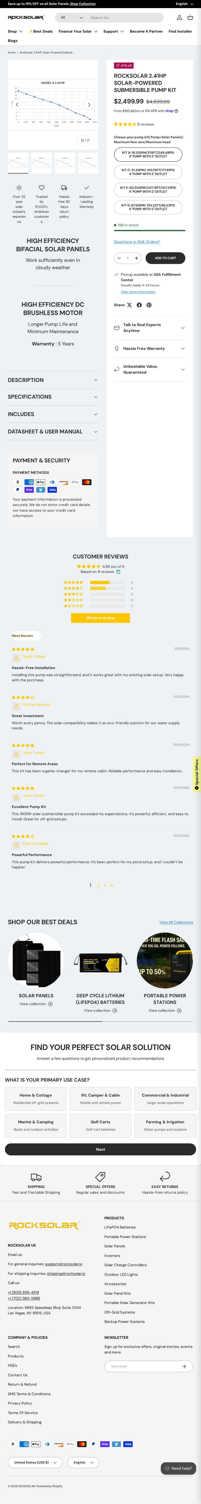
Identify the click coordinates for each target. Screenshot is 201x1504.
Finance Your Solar (75, 31)
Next (100, 1149)
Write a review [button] (100, 617)
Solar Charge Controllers (125, 1265)
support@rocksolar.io (63, 1264)
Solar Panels (36, 996)
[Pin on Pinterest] (149, 305)
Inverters (112, 1255)
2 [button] (98, 885)
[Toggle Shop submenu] (21, 31)
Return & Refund (22, 1384)
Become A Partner (146, 31)
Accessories (115, 1283)
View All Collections (176, 922)
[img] (23, 649)
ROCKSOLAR (27, 1486)
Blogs (13, 40)
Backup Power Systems (124, 1321)
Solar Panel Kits (117, 1293)
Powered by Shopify (49, 1486)
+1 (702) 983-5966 (24, 1298)
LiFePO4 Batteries (120, 1227)
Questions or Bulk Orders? (137, 241)
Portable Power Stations (165, 999)
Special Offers (196, 774)
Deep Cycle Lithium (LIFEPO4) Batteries (100, 999)
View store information (138, 292)
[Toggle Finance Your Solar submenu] (96, 31)
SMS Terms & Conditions (29, 1393)
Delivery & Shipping (24, 1422)
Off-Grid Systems (119, 1312)
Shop (12, 31)
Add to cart (165, 258)
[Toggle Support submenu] (122, 31)
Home (11, 52)
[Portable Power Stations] (165, 961)
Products (16, 1356)
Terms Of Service (23, 1412)
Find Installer (180, 31)
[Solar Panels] (36, 961)
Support (110, 31)
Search (14, 1346)
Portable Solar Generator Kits (129, 1302)
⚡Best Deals (41, 31)
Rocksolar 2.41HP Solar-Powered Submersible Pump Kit (47, 52)
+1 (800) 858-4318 (23, 1292)
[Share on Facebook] (139, 305)
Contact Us (17, 1375)
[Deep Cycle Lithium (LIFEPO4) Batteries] (101, 961)
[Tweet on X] (129, 305)
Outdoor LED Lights (121, 1274)
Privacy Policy (20, 1403)
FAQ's (12, 1365)
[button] (125, 124)
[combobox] (109, 18)
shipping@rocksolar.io (66, 1273)
